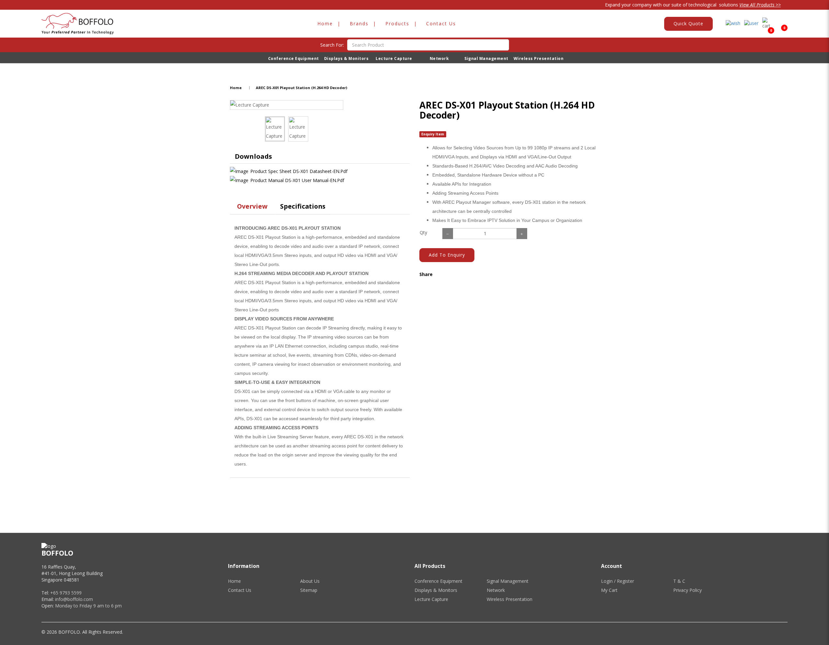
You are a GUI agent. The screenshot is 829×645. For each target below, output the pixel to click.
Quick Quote (688, 23)
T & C (679, 581)
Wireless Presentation (509, 599)
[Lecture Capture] (286, 104)
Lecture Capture (431, 599)
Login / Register (617, 581)
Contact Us (239, 590)
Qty (423, 232)
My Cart (609, 590)
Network (496, 590)
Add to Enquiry (447, 255)
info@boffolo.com (74, 599)
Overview (252, 206)
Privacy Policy (687, 590)
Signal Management (507, 581)
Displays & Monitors (435, 590)
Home (236, 87)
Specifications (302, 206)
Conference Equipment (438, 581)
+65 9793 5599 (66, 593)
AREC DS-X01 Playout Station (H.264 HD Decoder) (301, 87)
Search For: (332, 45)
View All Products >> (746, 5)
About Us (310, 581)
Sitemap (308, 590)
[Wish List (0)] (733, 23)
